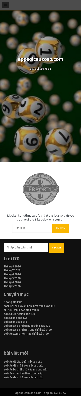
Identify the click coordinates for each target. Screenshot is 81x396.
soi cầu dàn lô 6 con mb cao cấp (23, 365)
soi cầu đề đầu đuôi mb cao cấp (23, 362)
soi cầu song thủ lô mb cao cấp (23, 373)
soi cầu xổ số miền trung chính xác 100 (28, 330)
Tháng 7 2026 (12, 270)
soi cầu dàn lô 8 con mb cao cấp (23, 377)
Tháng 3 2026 (12, 286)
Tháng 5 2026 (12, 278)
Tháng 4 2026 (12, 282)
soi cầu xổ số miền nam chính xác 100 (27, 326)
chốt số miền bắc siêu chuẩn (21, 310)
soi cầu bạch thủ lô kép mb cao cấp (25, 369)
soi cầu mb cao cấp (16, 318)
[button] (5, 5)
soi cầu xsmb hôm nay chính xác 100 (26, 334)
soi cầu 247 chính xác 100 (19, 314)
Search (56, 248)
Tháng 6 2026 (12, 274)
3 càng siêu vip (13, 302)
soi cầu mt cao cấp (15, 322)
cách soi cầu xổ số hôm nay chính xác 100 (29, 306)
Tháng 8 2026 (12, 266)
